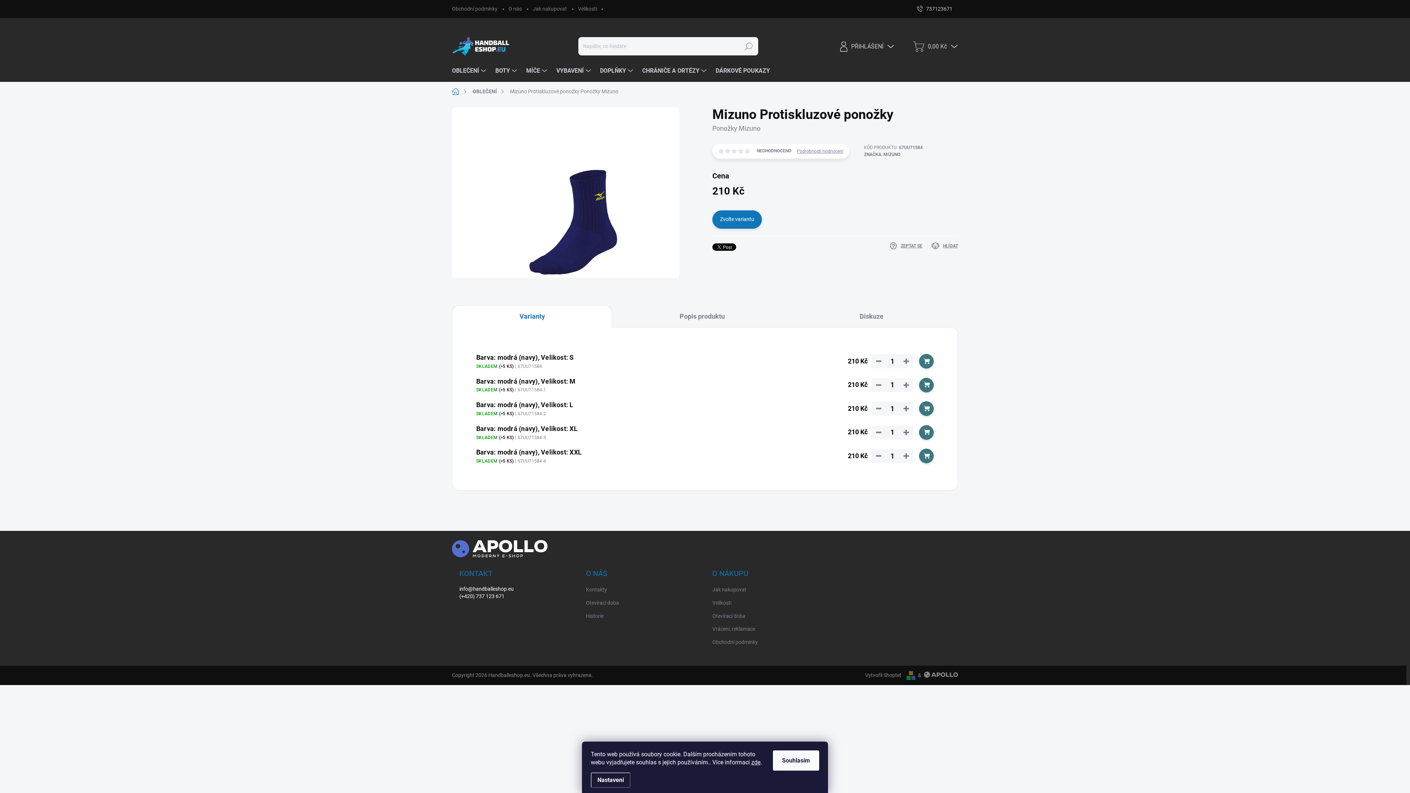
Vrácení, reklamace (733, 629)
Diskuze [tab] (871, 316)
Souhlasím (796, 760)
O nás (515, 9)
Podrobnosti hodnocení (820, 151)
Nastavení (610, 779)
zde (755, 762)
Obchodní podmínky (475, 9)
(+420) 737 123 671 (482, 596)
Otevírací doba (602, 603)
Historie (595, 616)
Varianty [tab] (532, 316)
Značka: (882, 154)
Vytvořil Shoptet (883, 675)
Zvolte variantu (737, 219)
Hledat (748, 46)
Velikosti (587, 9)
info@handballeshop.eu (486, 589)
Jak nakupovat (550, 9)
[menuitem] (470, 71)
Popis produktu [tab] (702, 316)
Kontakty (596, 590)
